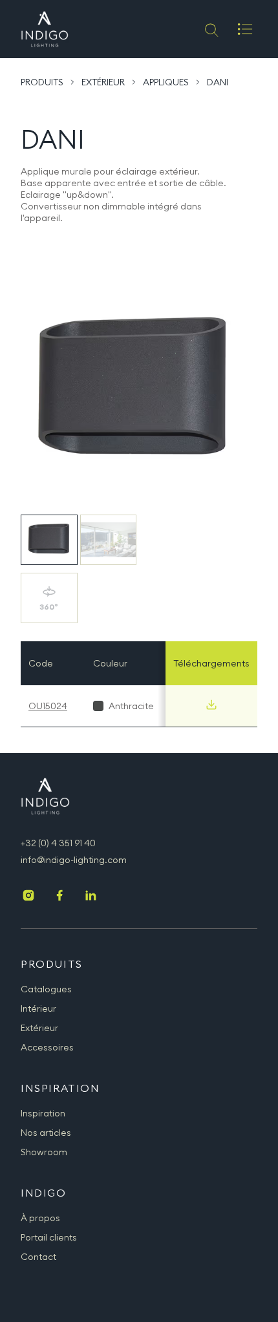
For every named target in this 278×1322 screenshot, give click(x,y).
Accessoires (47, 1047)
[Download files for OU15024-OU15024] (211, 704)
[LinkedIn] (90, 897)
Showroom (44, 1152)
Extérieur (103, 82)
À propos (40, 1218)
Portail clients (49, 1237)
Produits (42, 82)
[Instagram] (28, 897)
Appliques (166, 82)
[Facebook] (59, 897)
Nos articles (46, 1132)
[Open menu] (245, 29)
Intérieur (38, 1008)
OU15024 (47, 706)
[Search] (210, 29)
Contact (38, 1257)
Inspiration (43, 1113)
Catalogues (46, 989)
